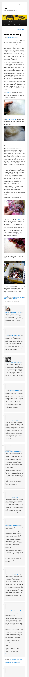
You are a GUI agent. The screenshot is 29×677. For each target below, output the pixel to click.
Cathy (7, 420)
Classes (16, 21)
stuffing (15, 297)
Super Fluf (8, 92)
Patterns (15, 24)
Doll (5, 8)
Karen (7, 497)
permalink (15, 298)
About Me (11, 21)
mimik (16, 37)
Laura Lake (8, 674)
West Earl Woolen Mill (11, 119)
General (21, 296)
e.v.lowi (7, 451)
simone (7, 335)
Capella (7, 610)
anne (7, 525)
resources (6, 297)
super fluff (19, 297)
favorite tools (16, 296)
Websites (21, 24)
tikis (19, 219)
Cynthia (7, 362)
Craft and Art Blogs (8, 24)
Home (5, 21)
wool (23, 297)
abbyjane (7, 312)
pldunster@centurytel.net (11, 653)
